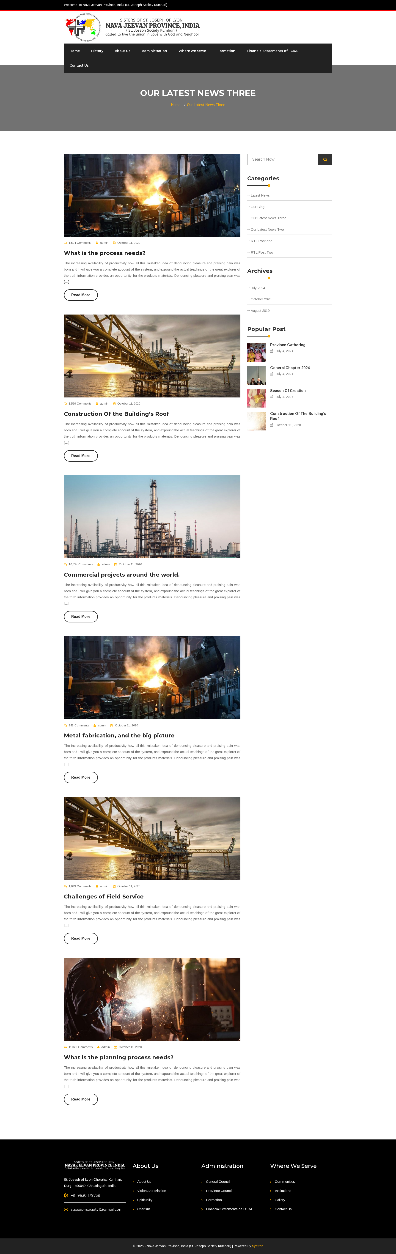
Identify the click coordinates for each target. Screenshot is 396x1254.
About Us (122, 51)
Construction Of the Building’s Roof (116, 414)
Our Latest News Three (206, 105)
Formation (226, 51)
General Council (218, 1181)
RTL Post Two (262, 252)
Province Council (219, 1191)
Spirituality (145, 1200)
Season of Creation (288, 391)
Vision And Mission (151, 1191)
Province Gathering (287, 345)
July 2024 (258, 288)
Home (75, 51)
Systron (257, 1246)
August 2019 (260, 310)
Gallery (280, 1200)
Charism (143, 1209)
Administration (154, 51)
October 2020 (261, 299)
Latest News (260, 195)
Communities (285, 1181)
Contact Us (79, 65)
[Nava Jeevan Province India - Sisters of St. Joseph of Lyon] (132, 27)
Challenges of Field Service (104, 896)
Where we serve (192, 51)
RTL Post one (261, 241)
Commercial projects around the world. (122, 574)
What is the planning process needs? (118, 1057)
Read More (81, 295)
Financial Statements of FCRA (272, 51)
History (97, 51)
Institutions (283, 1191)
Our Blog (257, 207)
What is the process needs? (105, 253)
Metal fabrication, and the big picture (119, 735)
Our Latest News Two (267, 229)
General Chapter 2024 (290, 368)
